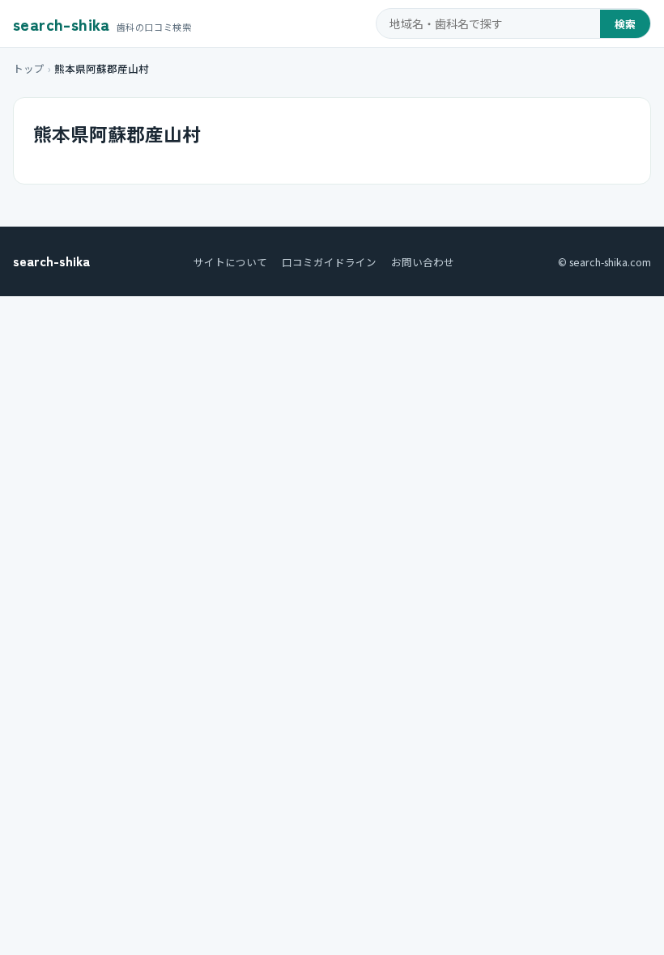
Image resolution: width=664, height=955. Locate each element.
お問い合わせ (422, 262)
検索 (625, 24)
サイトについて (230, 262)
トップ (29, 68)
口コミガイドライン (329, 262)
